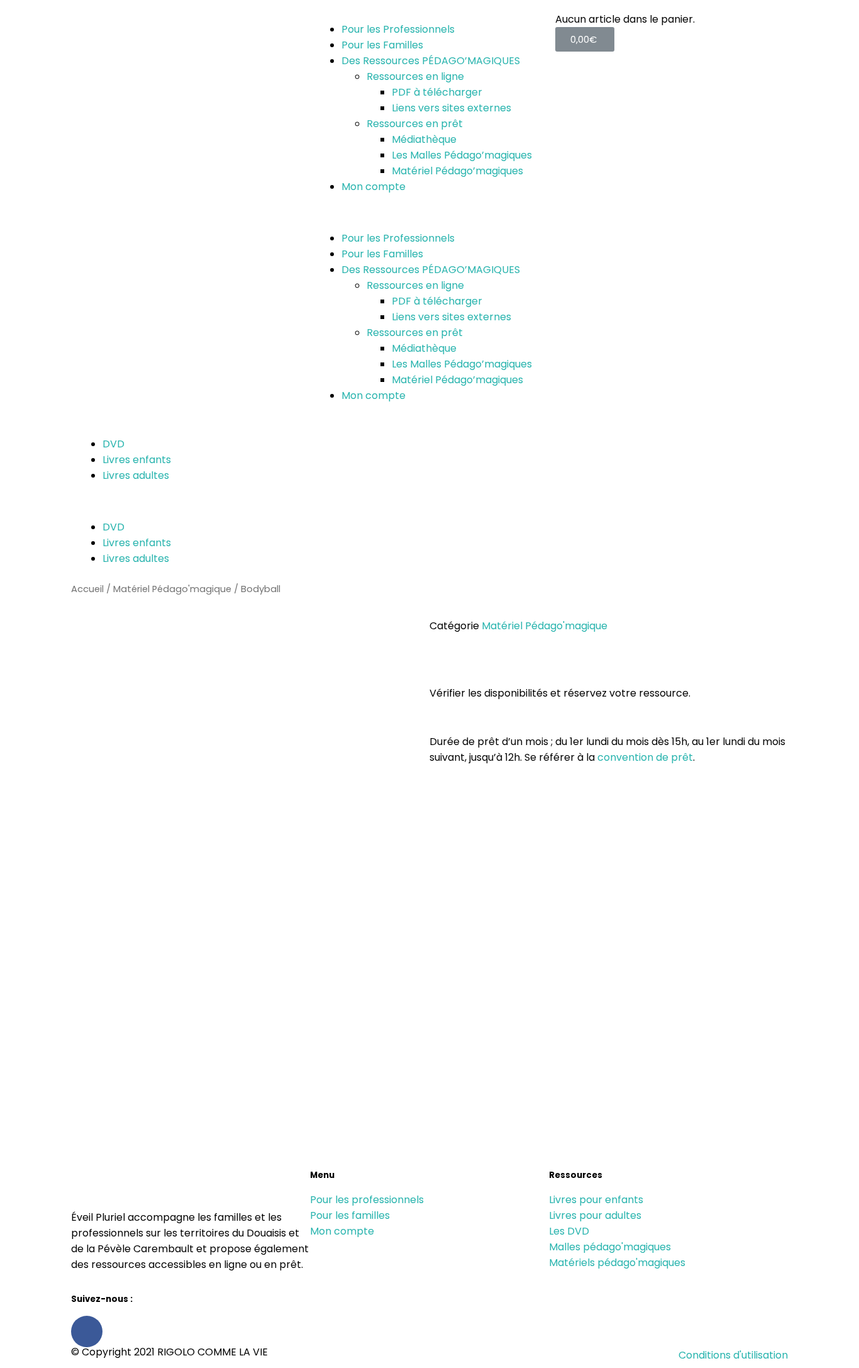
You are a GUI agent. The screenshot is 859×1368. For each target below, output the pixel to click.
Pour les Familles (382, 45)
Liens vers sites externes (451, 108)
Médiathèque (424, 139)
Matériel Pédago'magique (172, 589)
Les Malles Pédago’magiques (462, 155)
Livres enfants (137, 459)
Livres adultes (136, 475)
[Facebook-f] (87, 1331)
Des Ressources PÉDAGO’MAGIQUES (430, 60)
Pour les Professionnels (398, 29)
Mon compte (373, 186)
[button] (429, 212)
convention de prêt (645, 757)
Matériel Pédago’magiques (457, 171)
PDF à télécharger (437, 92)
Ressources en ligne (415, 76)
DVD (114, 444)
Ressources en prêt (415, 123)
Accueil (87, 589)
